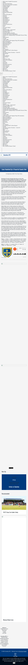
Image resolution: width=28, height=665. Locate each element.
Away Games (5, 11)
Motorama (5, 45)
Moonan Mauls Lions (8, 620)
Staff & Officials (6, 55)
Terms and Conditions (7, 60)
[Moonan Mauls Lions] (14, 517)
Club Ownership (6, 19)
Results (4, 51)
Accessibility (5, 8)
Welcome (5, 68)
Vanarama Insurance (7, 64)
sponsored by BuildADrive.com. (18, 181)
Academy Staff (6, 6)
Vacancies (5, 62)
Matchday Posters (6, 43)
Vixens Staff (5, 67)
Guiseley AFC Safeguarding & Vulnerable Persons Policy (15, 35)
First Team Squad (6, 27)
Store (4, 57)
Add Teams (5, 9)
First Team (15, 656)
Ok (14, 662)
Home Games (6, 37)
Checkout (5, 15)
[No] (26, 661)
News (4, 48)
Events (4, 25)
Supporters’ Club (6, 58)
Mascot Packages (6, 41)
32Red (4, 2)
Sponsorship (5, 53)
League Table (6, 39)
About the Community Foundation (10, 4)
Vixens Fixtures (6, 65)
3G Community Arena (7, 3)
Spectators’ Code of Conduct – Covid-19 (11, 52)
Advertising (5, 10)
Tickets (4, 61)
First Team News (18, 173)
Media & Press (6, 44)
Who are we (5, 69)
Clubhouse (5, 23)
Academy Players (6, 5)
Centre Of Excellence (7, 14)
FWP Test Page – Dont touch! (9, 29)
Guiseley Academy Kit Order (9, 32)
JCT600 (4, 38)
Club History (5, 18)
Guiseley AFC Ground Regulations (10, 34)
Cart (4, 13)
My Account (5, 47)
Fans (4, 26)
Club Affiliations (6, 17)
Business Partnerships (7, 12)
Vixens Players (6, 66)
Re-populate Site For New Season (10, 50)
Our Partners (5, 49)
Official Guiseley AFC (4, 259)
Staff (4, 54)
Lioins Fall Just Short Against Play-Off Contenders (13, 40)
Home (4, 36)
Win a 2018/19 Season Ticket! (9, 70)
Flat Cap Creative (23, 651)
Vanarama (5, 63)
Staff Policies (5, 56)
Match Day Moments (7, 42)
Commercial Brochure (7, 24)
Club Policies (5, 22)
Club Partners (6, 21)
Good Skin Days (6, 31)
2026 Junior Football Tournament (10, 1)
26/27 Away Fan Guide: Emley (10, 512)
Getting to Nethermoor (7, 30)
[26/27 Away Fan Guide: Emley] (14, 509)
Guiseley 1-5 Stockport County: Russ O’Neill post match (17, 259)
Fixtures (4, 28)
